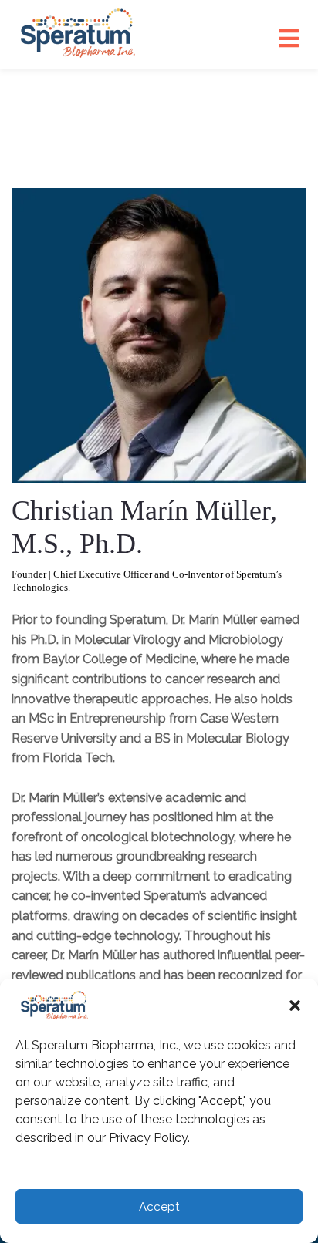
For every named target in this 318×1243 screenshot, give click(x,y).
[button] (295, 1005)
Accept (159, 1207)
